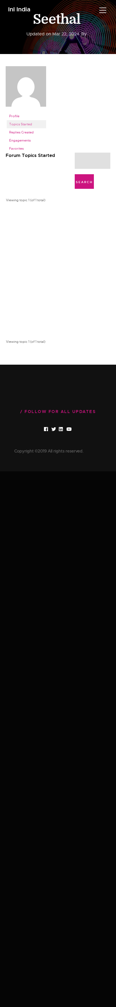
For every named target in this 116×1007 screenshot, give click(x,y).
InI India (19, 9)
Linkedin (66, 429)
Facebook (51, 429)
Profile (14, 116)
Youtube (73, 429)
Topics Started (20, 124)
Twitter (58, 429)
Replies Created (21, 132)
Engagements (20, 140)
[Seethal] (26, 88)
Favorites (16, 148)
